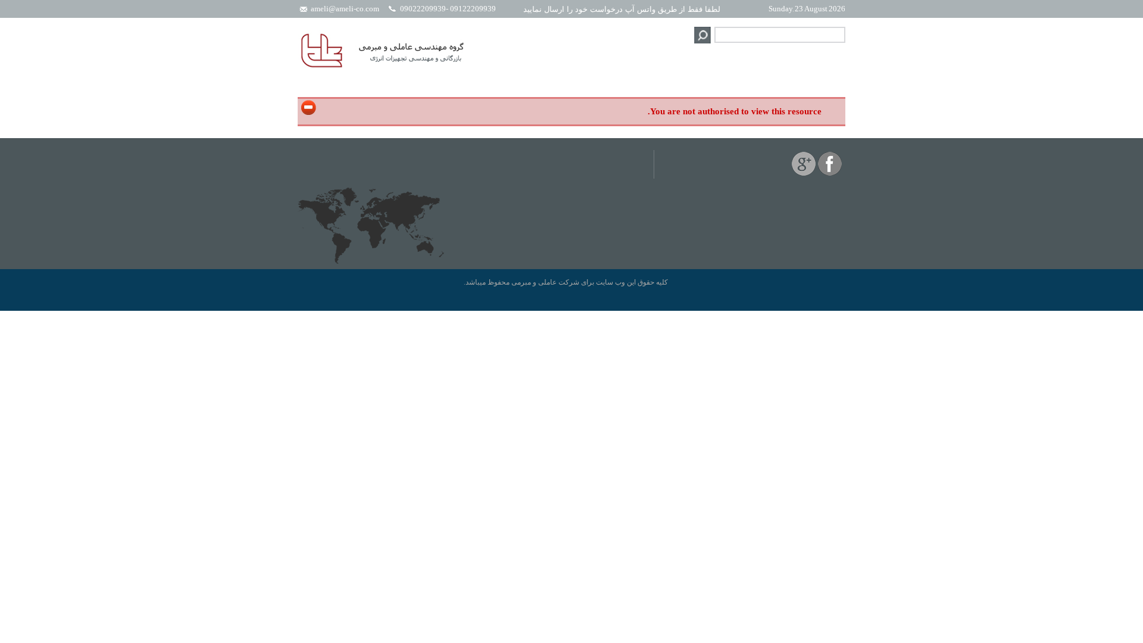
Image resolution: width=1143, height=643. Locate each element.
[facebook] (830, 173)
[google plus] (804, 173)
